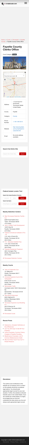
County (14, 54)
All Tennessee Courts (9, 313)
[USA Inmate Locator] (9, 4)
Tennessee (15, 40)
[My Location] (16, 76)
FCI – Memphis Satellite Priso (13, 242)
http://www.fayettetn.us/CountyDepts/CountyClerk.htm (18, 129)
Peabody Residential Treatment (14, 249)
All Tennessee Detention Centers (12, 258)
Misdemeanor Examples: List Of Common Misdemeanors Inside (14, 337)
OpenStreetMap (18, 96)
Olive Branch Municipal (11, 295)
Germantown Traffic (10, 286)
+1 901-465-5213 (18, 121)
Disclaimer (6, 442)
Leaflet (7, 96)
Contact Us (23, 442)
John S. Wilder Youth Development (14, 225)
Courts (8, 40)
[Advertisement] (14, 22)
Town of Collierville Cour (12, 270)
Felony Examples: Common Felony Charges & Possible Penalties (15, 333)
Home (3, 40)
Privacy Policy (14, 442)
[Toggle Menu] (25, 3)
